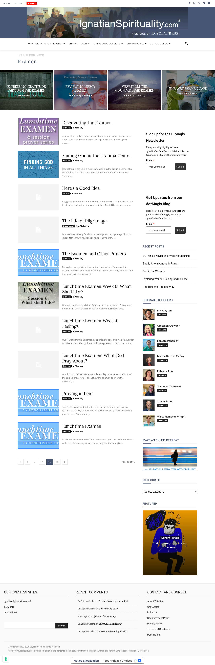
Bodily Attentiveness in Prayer (160, 263)
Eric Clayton (164, 310)
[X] (199, 3)
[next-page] (65, 462)
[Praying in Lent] (38, 402)
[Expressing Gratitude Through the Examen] (26, 90)
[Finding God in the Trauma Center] (38, 164)
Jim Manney (77, 127)
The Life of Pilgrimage (84, 221)
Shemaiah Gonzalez (169, 386)
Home (21, 54)
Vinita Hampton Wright (171, 416)
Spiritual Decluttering (104, 616)
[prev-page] (21, 462)
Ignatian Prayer (170, 538)
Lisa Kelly (170, 547)
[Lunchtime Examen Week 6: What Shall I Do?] (38, 295)
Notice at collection (86, 660)
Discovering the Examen (87, 122)
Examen (66, 128)
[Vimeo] (204, 3)
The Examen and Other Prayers (94, 253)
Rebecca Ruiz (165, 371)
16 (57, 461)
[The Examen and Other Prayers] (38, 262)
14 (42, 461)
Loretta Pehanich (167, 340)
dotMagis (30, 54)
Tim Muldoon (82, 226)
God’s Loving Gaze (108, 608)
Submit (180, 166)
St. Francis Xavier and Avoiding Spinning (166, 255)
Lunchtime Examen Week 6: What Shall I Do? (96, 289)
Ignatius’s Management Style (113, 601)
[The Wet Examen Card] (188, 90)
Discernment (68, 226)
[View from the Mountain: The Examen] (134, 90)
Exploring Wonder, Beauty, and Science (165, 279)
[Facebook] (189, 3)
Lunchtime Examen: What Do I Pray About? (93, 358)
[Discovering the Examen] (38, 131)
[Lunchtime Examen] (38, 435)
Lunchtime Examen (81, 426)
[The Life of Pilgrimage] (38, 230)
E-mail (150, 160)
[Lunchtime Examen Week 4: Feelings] (38, 330)
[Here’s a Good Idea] (38, 197)
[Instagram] (194, 3)
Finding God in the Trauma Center (96, 155)
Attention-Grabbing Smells (112, 631)
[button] (186, 43)
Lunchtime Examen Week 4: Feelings (90, 323)
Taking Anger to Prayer (170, 543)
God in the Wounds (154, 271)
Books (66, 193)
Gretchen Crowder (168, 325)
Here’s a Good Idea (81, 188)
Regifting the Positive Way (158, 286)
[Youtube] (209, 3)
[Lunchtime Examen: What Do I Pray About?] (38, 364)
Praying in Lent (77, 393)
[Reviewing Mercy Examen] (80, 90)
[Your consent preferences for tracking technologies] (6, 659)
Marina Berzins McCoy (170, 356)
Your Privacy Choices (118, 660)
